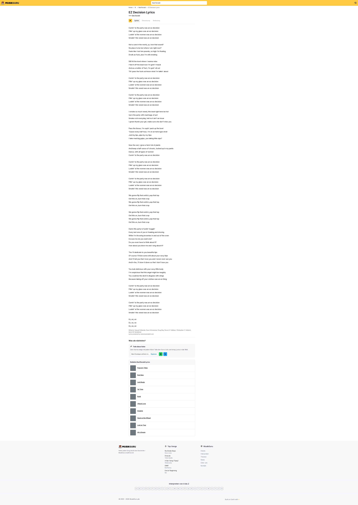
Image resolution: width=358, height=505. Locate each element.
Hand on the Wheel (144, 418)
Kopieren (154, 354)
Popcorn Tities (142, 368)
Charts (203, 451)
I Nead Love (141, 404)
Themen (204, 457)
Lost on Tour (141, 425)
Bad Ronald (136, 15)
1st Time (140, 389)
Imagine (140, 411)
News (203, 460)
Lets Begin (141, 382)
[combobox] (179, 3)
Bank (139, 396)
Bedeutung (156, 20)
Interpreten (205, 454)
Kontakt (203, 466)
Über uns (204, 463)
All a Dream (141, 432)
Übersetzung (146, 20)
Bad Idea (140, 375)
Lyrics (137, 20)
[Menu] (355, 3)
